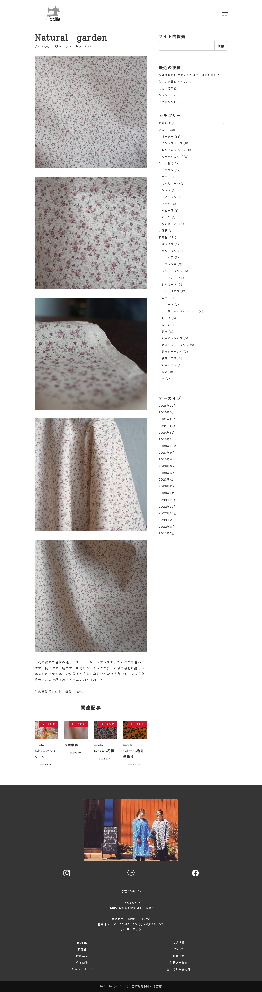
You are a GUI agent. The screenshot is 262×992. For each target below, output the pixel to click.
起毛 (165, 372)
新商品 (163, 237)
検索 (221, 45)
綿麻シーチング (172, 351)
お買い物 (178, 956)
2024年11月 (167, 419)
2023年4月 (167, 479)
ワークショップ (172, 156)
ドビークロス (171, 291)
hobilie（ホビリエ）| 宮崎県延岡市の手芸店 (131, 986)
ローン (166, 325)
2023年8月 (167, 459)
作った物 (165, 163)
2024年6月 (167, 432)
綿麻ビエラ (169, 365)
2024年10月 (167, 426)
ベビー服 (168, 210)
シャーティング (172, 271)
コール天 (168, 257)
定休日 (163, 230)
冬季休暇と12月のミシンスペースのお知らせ (189, 75)
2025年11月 (167, 405)
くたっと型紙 (168, 88)
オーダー (168, 136)
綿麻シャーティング (175, 345)
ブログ (163, 130)
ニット (166, 298)
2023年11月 (167, 439)
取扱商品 (82, 956)
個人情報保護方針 (178, 969)
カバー (166, 177)
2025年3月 (167, 412)
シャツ (166, 190)
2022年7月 (167, 533)
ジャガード (169, 284)
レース (166, 318)
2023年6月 (167, 466)
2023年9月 (167, 452)
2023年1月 (167, 493)
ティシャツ (169, 197)
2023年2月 (167, 486)
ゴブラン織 (169, 264)
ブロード (168, 304)
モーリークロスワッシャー (180, 311)
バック (166, 204)
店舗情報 (178, 942)
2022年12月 (167, 500)
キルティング (171, 251)
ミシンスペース (172, 143)
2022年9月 (167, 520)
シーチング (85, 46)
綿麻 (165, 331)
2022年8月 (167, 526)
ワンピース (169, 224)
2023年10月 (168, 446)
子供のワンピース (171, 102)
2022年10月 (168, 513)
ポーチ (166, 217)
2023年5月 (167, 473)
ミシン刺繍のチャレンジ (175, 81)
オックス (168, 244)
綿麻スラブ (169, 358)
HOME (82, 942)
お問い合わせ (178, 962)
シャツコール (168, 95)
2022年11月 (167, 506)
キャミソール (171, 183)
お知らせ (165, 123)
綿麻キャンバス (172, 338)
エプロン (168, 170)
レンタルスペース (174, 150)
